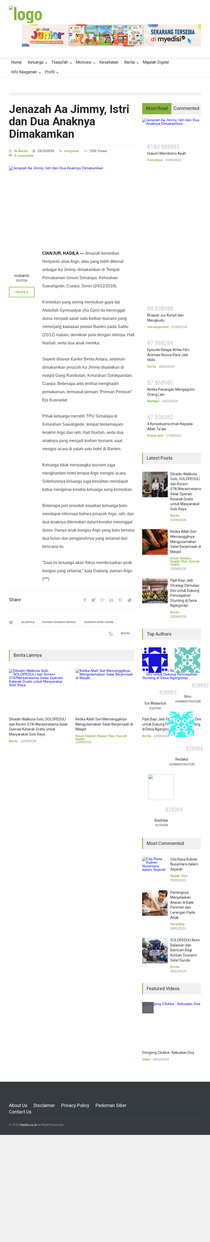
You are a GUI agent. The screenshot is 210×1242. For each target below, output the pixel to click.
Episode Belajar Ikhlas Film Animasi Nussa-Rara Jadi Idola (168, 355)
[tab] (157, 108)
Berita (129, 62)
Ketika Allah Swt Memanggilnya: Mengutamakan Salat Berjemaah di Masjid (104, 724)
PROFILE (21, 292)
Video (146, 1059)
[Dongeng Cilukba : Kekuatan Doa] (171, 1023)
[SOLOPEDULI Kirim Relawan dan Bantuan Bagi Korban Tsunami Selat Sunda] (155, 950)
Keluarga (35, 62)
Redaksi (181, 759)
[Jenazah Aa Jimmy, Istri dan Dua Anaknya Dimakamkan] (71, 200)
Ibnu (187, 696)
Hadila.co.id (28, 1125)
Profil (50, 72)
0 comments (24, 155)
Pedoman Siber (111, 1105)
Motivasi (83, 62)
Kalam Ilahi (155, 435)
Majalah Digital (156, 62)
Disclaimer (44, 1105)
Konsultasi (155, 160)
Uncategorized (158, 327)
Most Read (157, 108)
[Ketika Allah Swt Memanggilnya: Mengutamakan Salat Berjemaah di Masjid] (105, 690)
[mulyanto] (22, 258)
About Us (18, 1105)
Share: (15, 599)
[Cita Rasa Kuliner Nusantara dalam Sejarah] (155, 870)
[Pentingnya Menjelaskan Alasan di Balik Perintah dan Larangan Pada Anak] (155, 903)
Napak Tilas (106, 736)
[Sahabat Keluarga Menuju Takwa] (25, 14)
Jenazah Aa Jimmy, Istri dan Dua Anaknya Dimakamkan (69, 122)
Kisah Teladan (86, 736)
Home (16, 62)
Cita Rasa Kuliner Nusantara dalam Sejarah (184, 864)
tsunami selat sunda (98, 622)
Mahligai (153, 401)
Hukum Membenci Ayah (166, 153)
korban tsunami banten (59, 622)
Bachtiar (161, 820)
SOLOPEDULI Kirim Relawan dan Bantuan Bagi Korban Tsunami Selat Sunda (185, 950)
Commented (186, 108)
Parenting (177, 924)
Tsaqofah (59, 62)
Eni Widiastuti (155, 703)
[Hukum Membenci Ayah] (171, 129)
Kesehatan (108, 62)
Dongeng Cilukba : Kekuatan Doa (168, 1053)
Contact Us (20, 1111)
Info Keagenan (24, 72)
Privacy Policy (75, 1105)
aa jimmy (28, 622)
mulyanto (71, 151)
